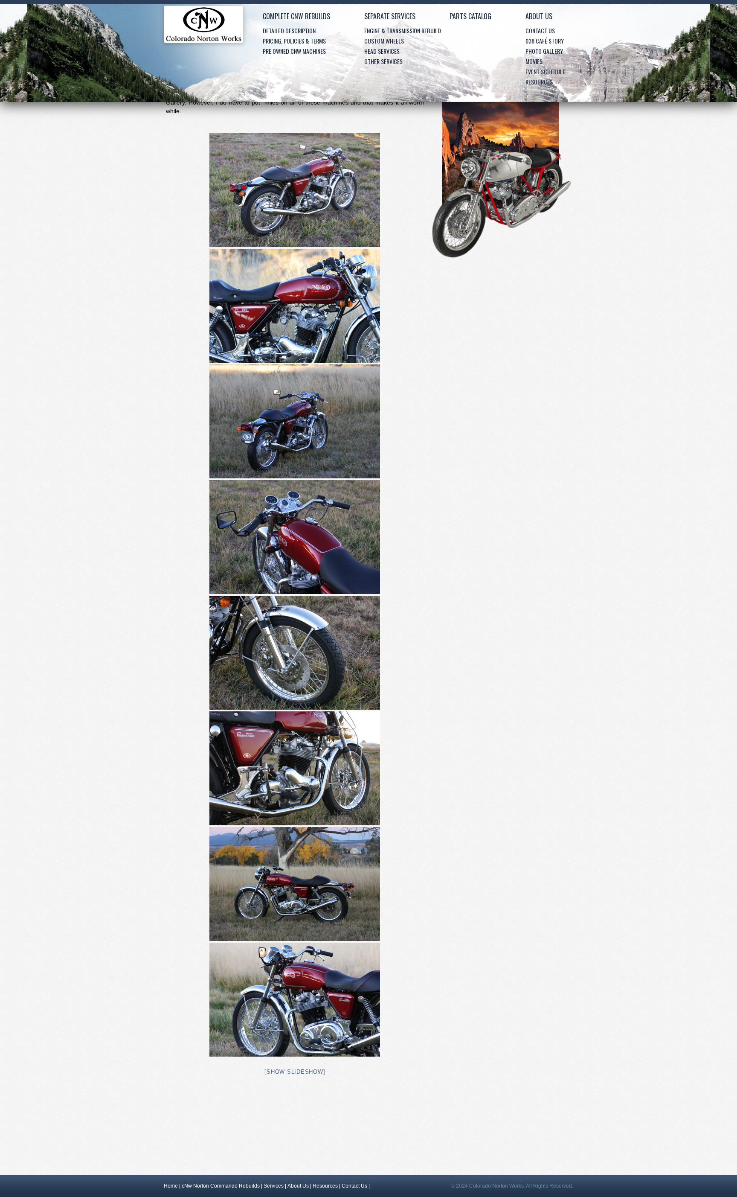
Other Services (383, 61)
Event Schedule (545, 71)
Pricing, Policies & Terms (294, 40)
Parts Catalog (470, 16)
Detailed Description (289, 30)
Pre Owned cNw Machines (294, 51)
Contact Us (540, 30)
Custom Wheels (384, 40)
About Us (538, 16)
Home (203, 26)
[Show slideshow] (294, 1072)
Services (274, 1186)
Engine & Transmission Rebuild (402, 30)
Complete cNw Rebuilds (296, 16)
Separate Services (389, 16)
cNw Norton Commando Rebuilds (221, 1186)
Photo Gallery (544, 51)
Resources (539, 81)
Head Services (382, 51)
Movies (534, 61)
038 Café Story (544, 40)
